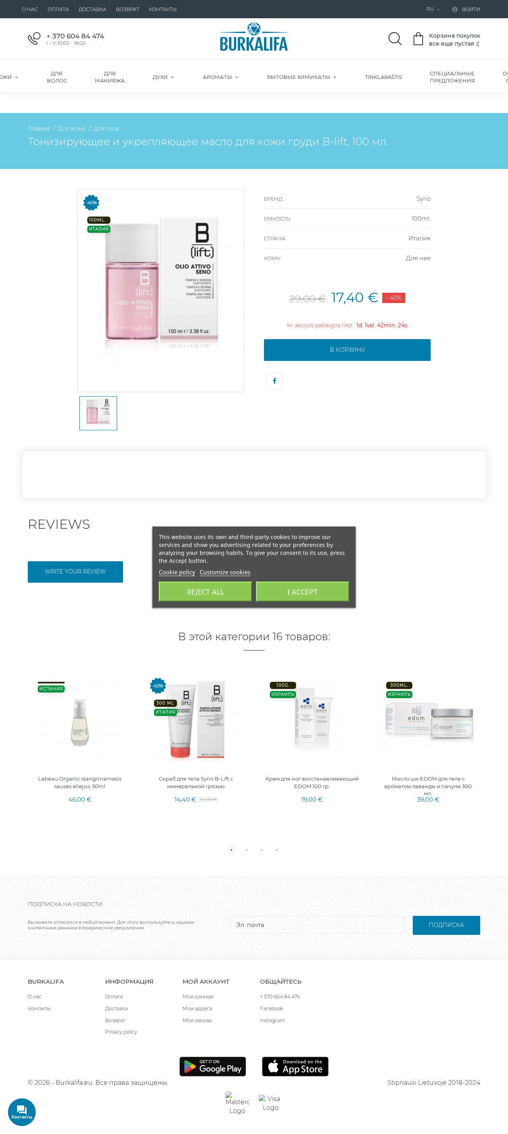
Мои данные (198, 997)
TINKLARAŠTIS (383, 77)
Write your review (75, 571)
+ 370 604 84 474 (280, 997)
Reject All (205, 591)
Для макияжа (110, 77)
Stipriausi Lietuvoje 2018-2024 (433, 1082)
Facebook (271, 1008)
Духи (161, 77)
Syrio (423, 198)
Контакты (163, 9)
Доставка (92, 9)
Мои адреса (197, 1008)
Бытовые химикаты (299, 77)
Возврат (127, 9)
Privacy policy (121, 1032)
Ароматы (218, 77)
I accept (302, 591)
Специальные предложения (452, 77)
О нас (30, 9)
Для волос (57, 77)
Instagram (272, 1020)
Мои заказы (197, 1020)
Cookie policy (177, 572)
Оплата (58, 9)
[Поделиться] (274, 381)
